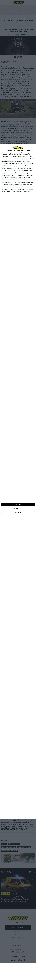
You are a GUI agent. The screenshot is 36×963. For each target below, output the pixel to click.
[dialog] (18, 481)
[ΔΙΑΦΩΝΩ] (33, 147)
